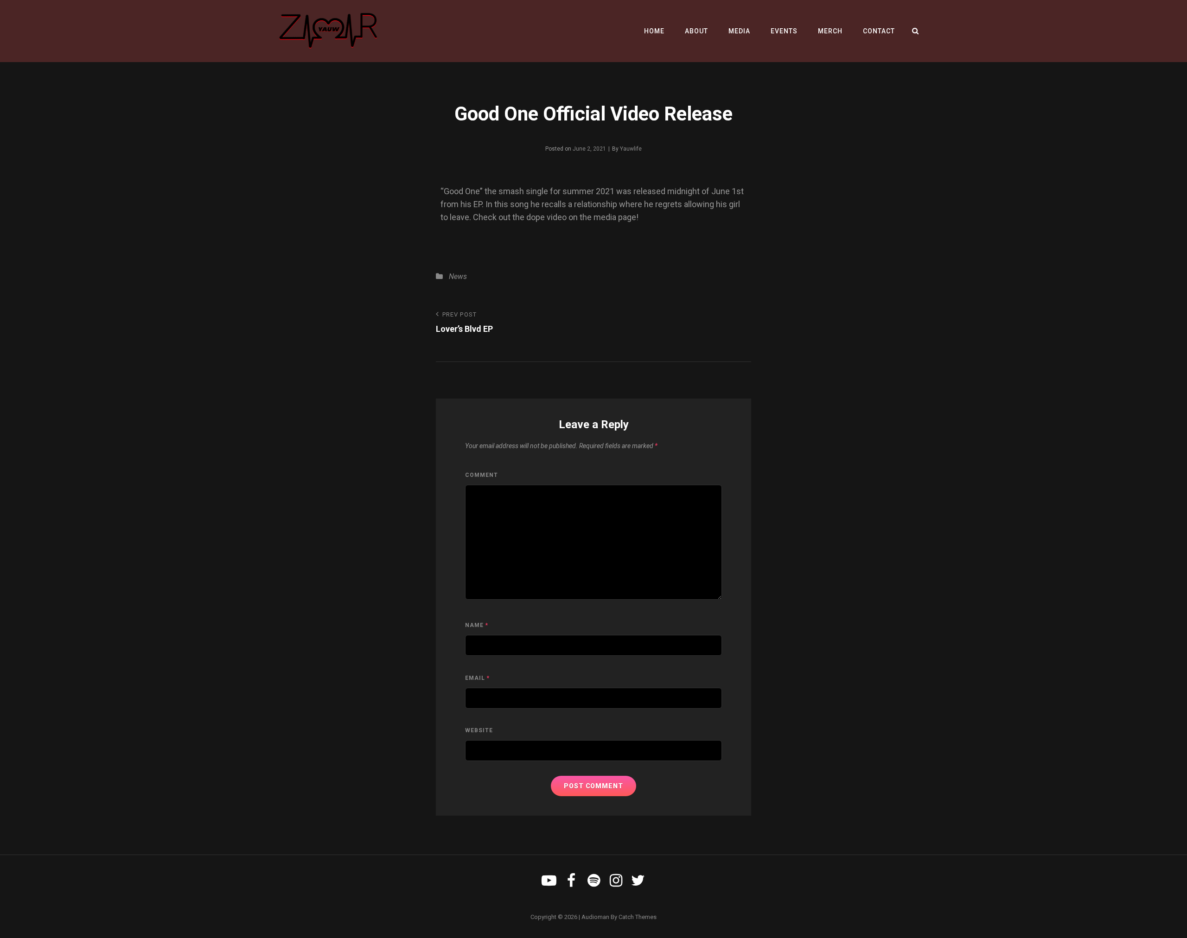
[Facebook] (571, 880)
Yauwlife (631, 149)
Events (784, 31)
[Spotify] (593, 880)
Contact (879, 31)
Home (654, 31)
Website (479, 730)
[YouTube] (549, 880)
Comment (481, 475)
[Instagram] (615, 880)
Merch (830, 31)
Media (739, 31)
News (458, 276)
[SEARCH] (915, 31)
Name (476, 625)
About (696, 31)
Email (477, 678)
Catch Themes (638, 916)
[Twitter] (638, 880)
